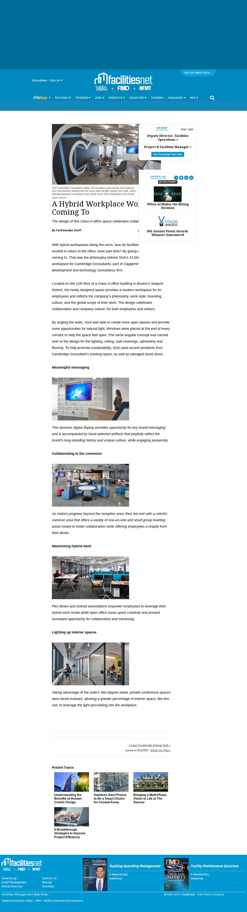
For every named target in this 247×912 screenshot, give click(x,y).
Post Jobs (187, 129)
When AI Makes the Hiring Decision (168, 206)
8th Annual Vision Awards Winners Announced (167, 233)
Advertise (115, 878)
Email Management (14, 882)
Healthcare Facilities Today (17, 900)
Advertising (9, 878)
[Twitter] (181, 178)
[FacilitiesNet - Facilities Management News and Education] (123, 78)
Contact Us (49, 878)
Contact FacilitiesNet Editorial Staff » (149, 745)
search (212, 98)
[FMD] (123, 89)
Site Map (48, 886)
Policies (47, 882)
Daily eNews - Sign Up (46, 80)
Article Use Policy (160, 750)
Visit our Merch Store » (197, 73)
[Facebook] (176, 178)
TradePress (188, 895)
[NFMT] (145, 89)
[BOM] (101, 90)
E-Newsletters (118, 874)
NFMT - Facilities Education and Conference (59, 900)
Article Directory (12, 886)
